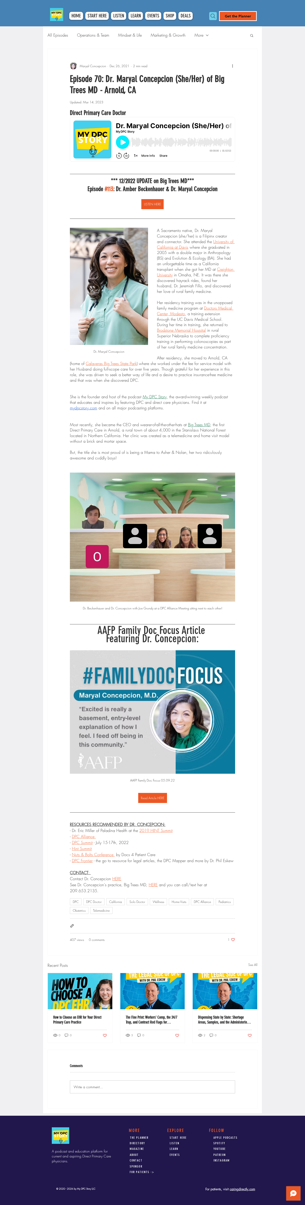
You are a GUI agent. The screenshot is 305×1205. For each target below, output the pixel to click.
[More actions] (232, 66)
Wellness (158, 902)
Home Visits (179, 902)
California (115, 902)
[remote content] (152, 140)
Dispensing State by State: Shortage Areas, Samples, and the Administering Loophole (223, 1020)
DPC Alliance (202, 902)
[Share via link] (72, 926)
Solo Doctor (137, 902)
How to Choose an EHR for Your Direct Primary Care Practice (77, 1020)
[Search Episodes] (213, 16)
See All (252, 965)
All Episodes (58, 35)
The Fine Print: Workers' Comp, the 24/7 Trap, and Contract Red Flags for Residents (151, 1020)
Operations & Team (93, 35)
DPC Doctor (94, 902)
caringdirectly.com (242, 1189)
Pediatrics (225, 902)
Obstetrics (79, 910)
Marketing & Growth (168, 35)
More (198, 35)
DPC (76, 902)
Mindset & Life (130, 35)
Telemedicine (101, 910)
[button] (252, 35)
